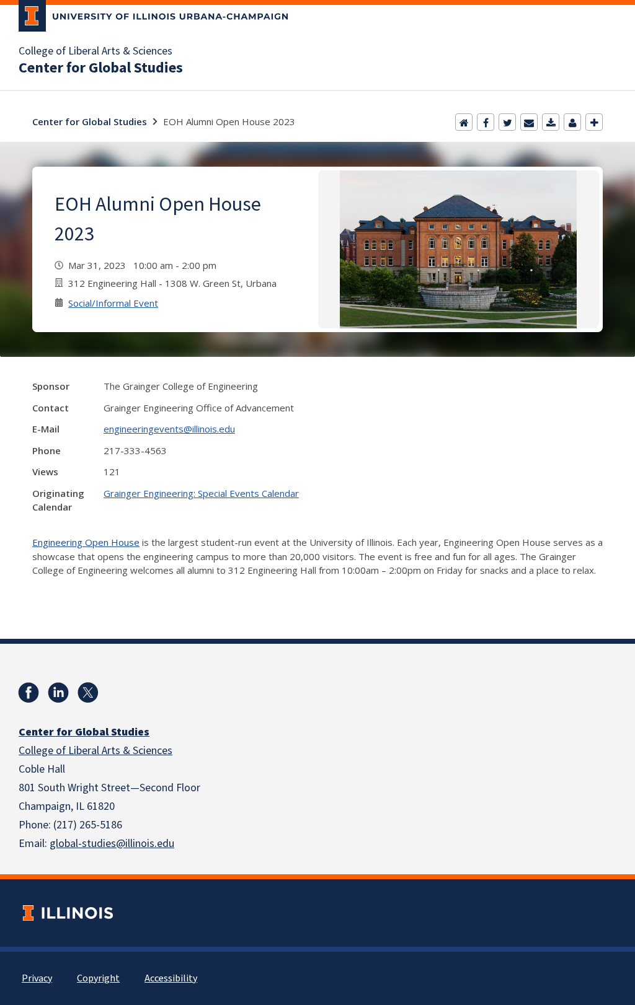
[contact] (572, 122)
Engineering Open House (86, 542)
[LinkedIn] (58, 692)
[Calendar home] (464, 122)
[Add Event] (594, 122)
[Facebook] (485, 122)
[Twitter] (507, 122)
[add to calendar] (550, 122)
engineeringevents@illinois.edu (169, 429)
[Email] (529, 122)
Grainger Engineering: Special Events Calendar (201, 493)
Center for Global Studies (101, 68)
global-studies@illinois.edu (112, 843)
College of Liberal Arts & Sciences (95, 51)
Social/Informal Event (113, 303)
